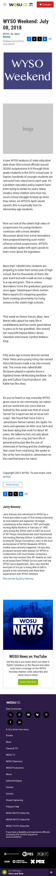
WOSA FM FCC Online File (18, 820)
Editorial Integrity (14, 781)
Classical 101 (12, 748)
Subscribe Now (28, 682)
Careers (9, 787)
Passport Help (12, 807)
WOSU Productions (15, 768)
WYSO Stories (12, 484)
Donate (46, 4)
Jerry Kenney (11, 507)
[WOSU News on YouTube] (28, 625)
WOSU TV (10, 755)
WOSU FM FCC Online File (17, 813)
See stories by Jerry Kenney (18, 578)
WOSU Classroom (14, 761)
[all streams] (52, 872)
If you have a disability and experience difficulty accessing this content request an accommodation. (28, 834)
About (9, 774)
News (8, 742)
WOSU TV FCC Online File (17, 826)
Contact (9, 794)
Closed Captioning (14, 800)
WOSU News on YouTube (28, 656)
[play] (4, 872)
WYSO (6, 476)
